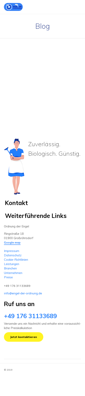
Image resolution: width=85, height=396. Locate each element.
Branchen (10, 268)
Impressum (11, 251)
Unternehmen (13, 273)
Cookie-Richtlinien (16, 259)
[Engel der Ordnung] (13, 7)
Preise (8, 277)
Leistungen (11, 264)
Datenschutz (13, 255)
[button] (12, 242)
